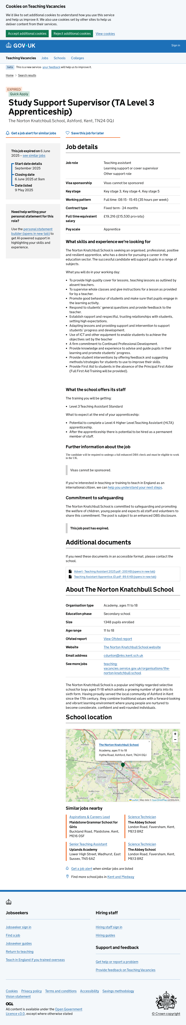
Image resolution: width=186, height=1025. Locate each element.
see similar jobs (34, 155)
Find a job (13, 935)
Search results (27, 75)
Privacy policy (31, 991)
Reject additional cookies (72, 33)
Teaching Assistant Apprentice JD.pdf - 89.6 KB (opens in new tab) (115, 576)
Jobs (44, 58)
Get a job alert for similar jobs (33, 133)
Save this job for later (87, 133)
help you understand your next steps (135, 487)
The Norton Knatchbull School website (132, 647)
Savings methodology (118, 991)
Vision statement (18, 996)
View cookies (105, 33)
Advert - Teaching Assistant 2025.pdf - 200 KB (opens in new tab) (114, 571)
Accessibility (89, 991)
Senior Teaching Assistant (88, 844)
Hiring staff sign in (109, 927)
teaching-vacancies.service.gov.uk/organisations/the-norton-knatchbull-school (137, 668)
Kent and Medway (120, 877)
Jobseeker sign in (18, 927)
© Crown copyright (166, 1014)
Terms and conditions (61, 991)
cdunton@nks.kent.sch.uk (123, 655)
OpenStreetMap (159, 800)
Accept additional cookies (27, 33)
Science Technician (142, 817)
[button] (123, 765)
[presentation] (123, 765)
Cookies (12, 991)
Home (9, 75)
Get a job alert (81, 869)
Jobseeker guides (19, 943)
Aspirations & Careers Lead (89, 817)
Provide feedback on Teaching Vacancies (125, 970)
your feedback (51, 67)
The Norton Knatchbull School (119, 745)
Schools (60, 58)
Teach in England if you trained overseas (35, 960)
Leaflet (135, 800)
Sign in (175, 45)
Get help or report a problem (117, 962)
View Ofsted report (118, 639)
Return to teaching (19, 951)
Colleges (77, 58)
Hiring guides (105, 935)
